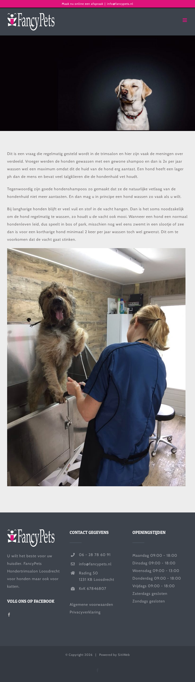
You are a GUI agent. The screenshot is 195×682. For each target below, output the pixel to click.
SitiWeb (124, 655)
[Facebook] (9, 615)
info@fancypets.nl (120, 3)
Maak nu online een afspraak (82, 3)
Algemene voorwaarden (91, 604)
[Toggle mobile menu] (185, 20)
